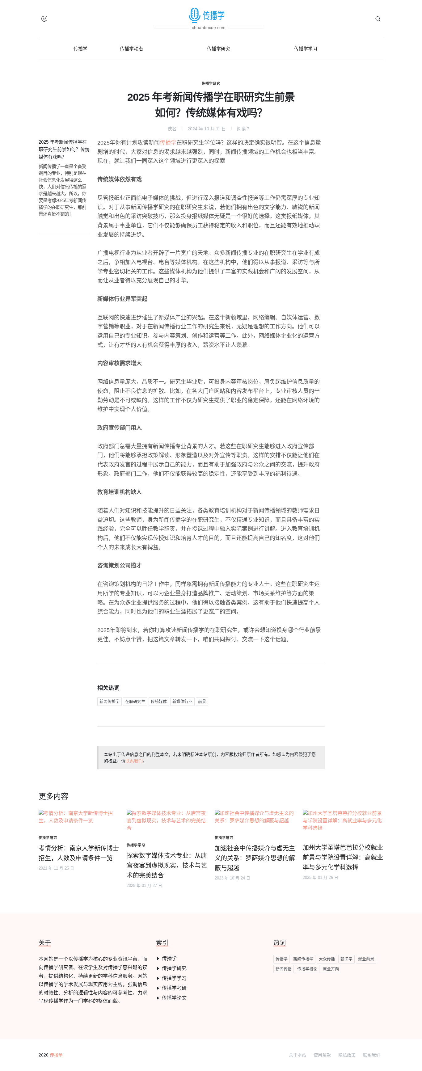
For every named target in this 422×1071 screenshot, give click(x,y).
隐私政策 (347, 1054)
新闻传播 (284, 969)
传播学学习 (174, 978)
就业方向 (331, 969)
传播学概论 (307, 969)
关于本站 (297, 1054)
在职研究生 (135, 701)
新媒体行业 (182, 701)
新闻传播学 (109, 701)
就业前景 (366, 959)
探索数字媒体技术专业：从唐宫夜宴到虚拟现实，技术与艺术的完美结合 (167, 865)
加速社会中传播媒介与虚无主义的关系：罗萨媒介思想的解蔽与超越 (255, 858)
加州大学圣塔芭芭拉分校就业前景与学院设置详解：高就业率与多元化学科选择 (343, 857)
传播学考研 (174, 988)
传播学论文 (174, 998)
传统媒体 (159, 701)
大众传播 (327, 959)
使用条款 (322, 1054)
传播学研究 (211, 83)
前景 (202, 701)
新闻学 (346, 959)
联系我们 (134, 760)
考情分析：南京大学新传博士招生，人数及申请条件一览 (79, 853)
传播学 (168, 143)
